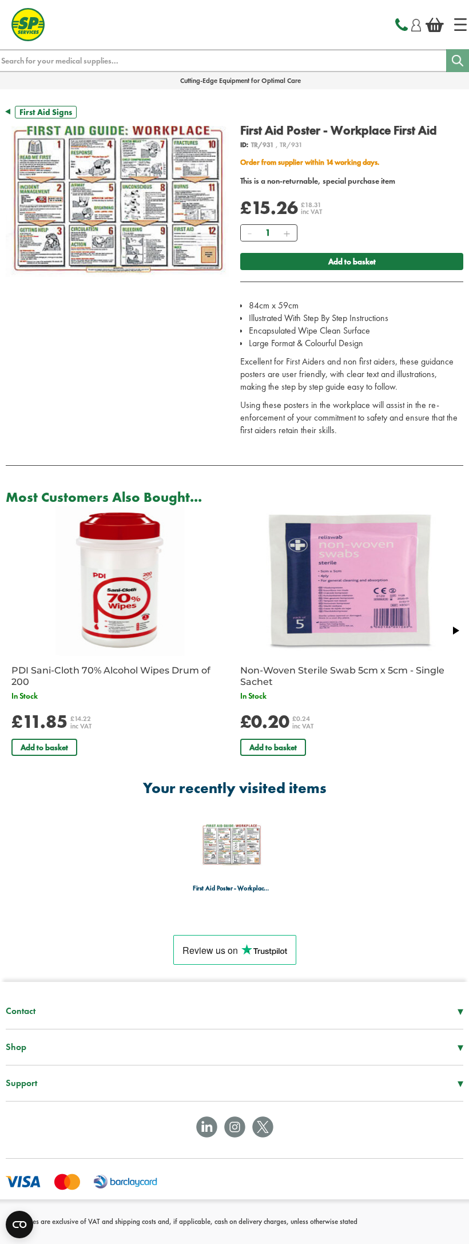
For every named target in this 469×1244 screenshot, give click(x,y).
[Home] (460, 24)
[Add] (286, 233)
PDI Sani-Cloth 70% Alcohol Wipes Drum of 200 (110, 676)
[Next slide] (455, 631)
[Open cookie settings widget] (19, 1224)
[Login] (416, 23)
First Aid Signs (45, 112)
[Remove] (249, 233)
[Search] (457, 60)
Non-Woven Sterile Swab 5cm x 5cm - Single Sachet (342, 676)
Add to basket (352, 261)
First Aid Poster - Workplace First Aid (231, 888)
